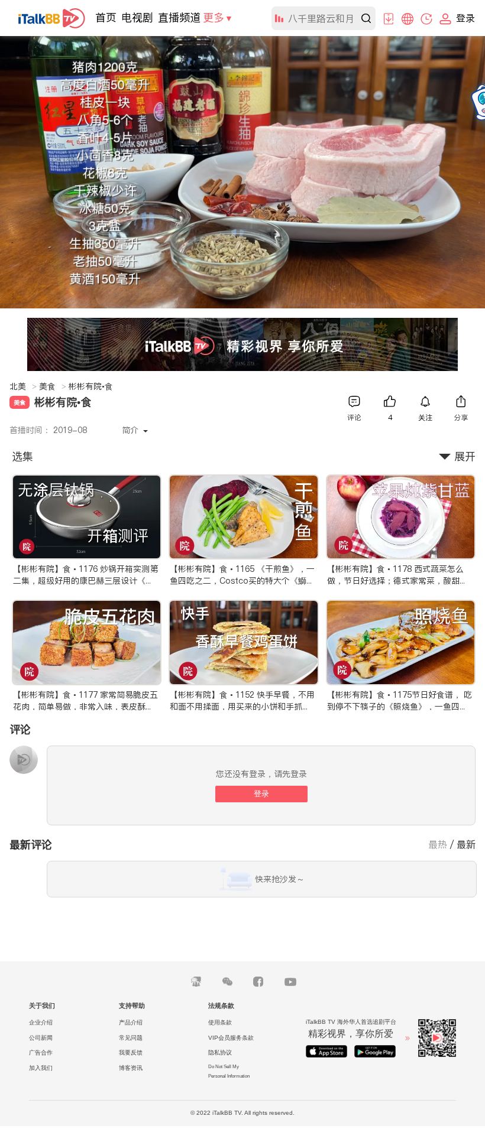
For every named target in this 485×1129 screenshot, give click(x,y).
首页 (106, 17)
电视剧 (137, 17)
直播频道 (179, 17)
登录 (261, 793)
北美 (23, 386)
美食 (52, 386)
